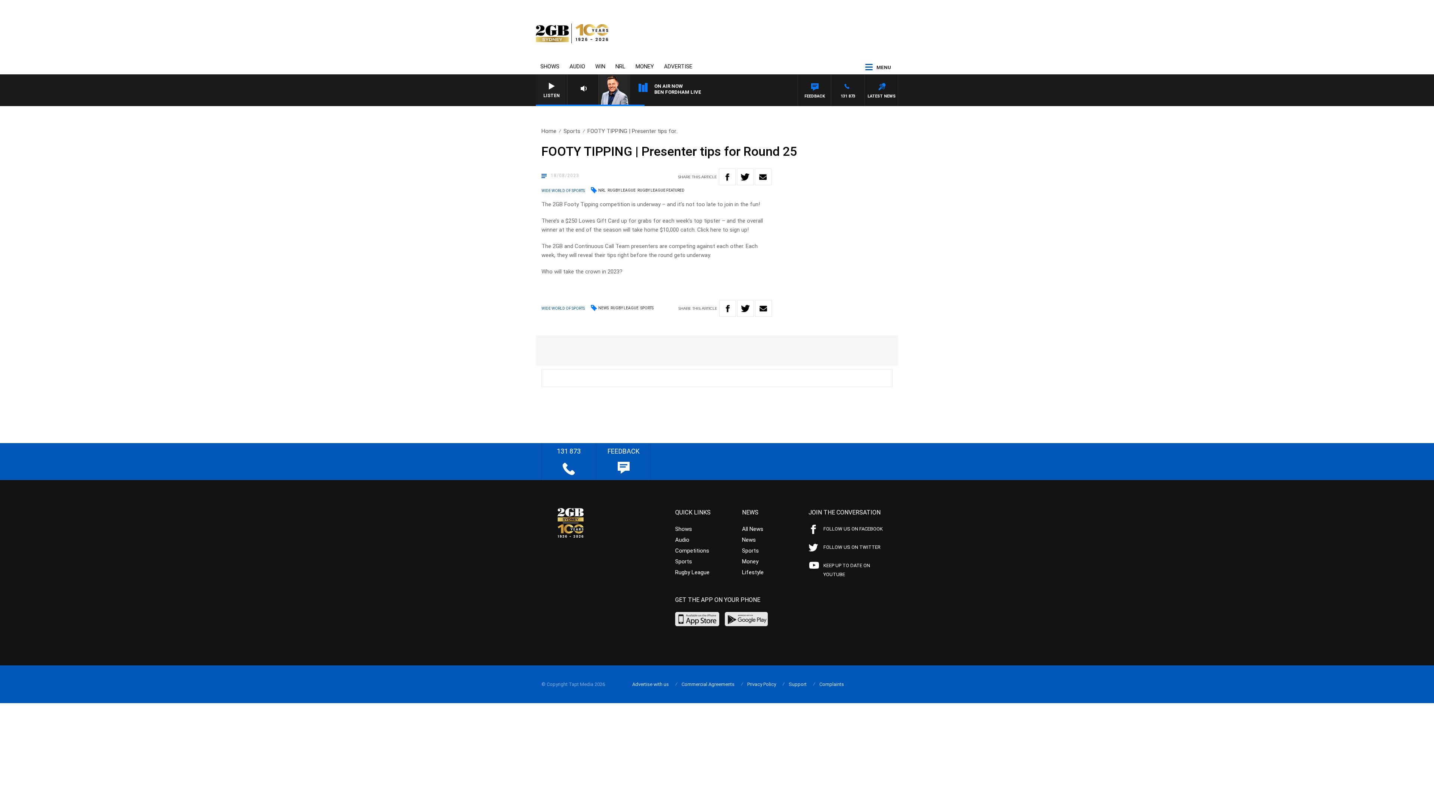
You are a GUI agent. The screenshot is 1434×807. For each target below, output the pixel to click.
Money (645, 66)
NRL (620, 66)
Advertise (678, 66)
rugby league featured (661, 190)
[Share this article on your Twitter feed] (745, 176)
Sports (572, 131)
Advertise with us (650, 684)
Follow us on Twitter (852, 547)
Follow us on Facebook (853, 529)
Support (798, 684)
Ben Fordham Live (677, 92)
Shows (549, 66)
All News (752, 529)
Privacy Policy (761, 684)
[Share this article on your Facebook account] (727, 176)
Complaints (831, 684)
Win (600, 66)
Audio (577, 66)
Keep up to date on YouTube (846, 570)
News (603, 308)
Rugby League (625, 308)
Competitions (692, 550)
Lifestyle (753, 572)
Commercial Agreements (708, 684)
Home (548, 131)
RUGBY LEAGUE (622, 190)
